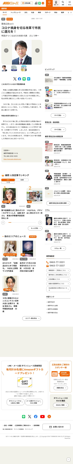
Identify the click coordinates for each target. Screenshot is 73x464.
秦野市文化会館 (53, 305)
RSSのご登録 (60, 405)
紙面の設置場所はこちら (56, 284)
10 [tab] (34, 222)
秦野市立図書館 (53, 309)
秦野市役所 (51, 302)
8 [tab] (29, 222)
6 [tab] (23, 222)
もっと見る (34, 228)
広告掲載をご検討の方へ (23, 425)
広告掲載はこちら (54, 279)
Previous (6, 50)
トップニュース (16, 12)
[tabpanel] (21, 52)
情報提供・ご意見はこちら (57, 270)
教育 (39, 12)
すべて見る (57, 115)
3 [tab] (15, 222)
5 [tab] (20, 222)
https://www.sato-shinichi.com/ (12, 159)
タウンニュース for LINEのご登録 (15, 402)
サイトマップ (29, 429)
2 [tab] (12, 222)
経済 (62, 12)
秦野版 (4, 9)
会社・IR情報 (8, 425)
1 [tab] (9, 222)
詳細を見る (60, 388)
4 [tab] (18, 222)
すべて (5, 12)
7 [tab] (26, 222)
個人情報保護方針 (8, 429)
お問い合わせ (58, 427)
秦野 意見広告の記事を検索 (58, 203)
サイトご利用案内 (19, 429)
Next (37, 50)
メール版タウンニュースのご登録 (33, 402)
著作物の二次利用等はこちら (58, 275)
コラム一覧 (57, 248)
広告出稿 (27, 3)
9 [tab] (31, 222)
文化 (25, 12)
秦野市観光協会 (53, 313)
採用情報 (36, 425)
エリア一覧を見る (31, 318)
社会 (32, 12)
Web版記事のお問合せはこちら (58, 289)
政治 (55, 12)
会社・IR (56, 4)
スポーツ (47, 12)
